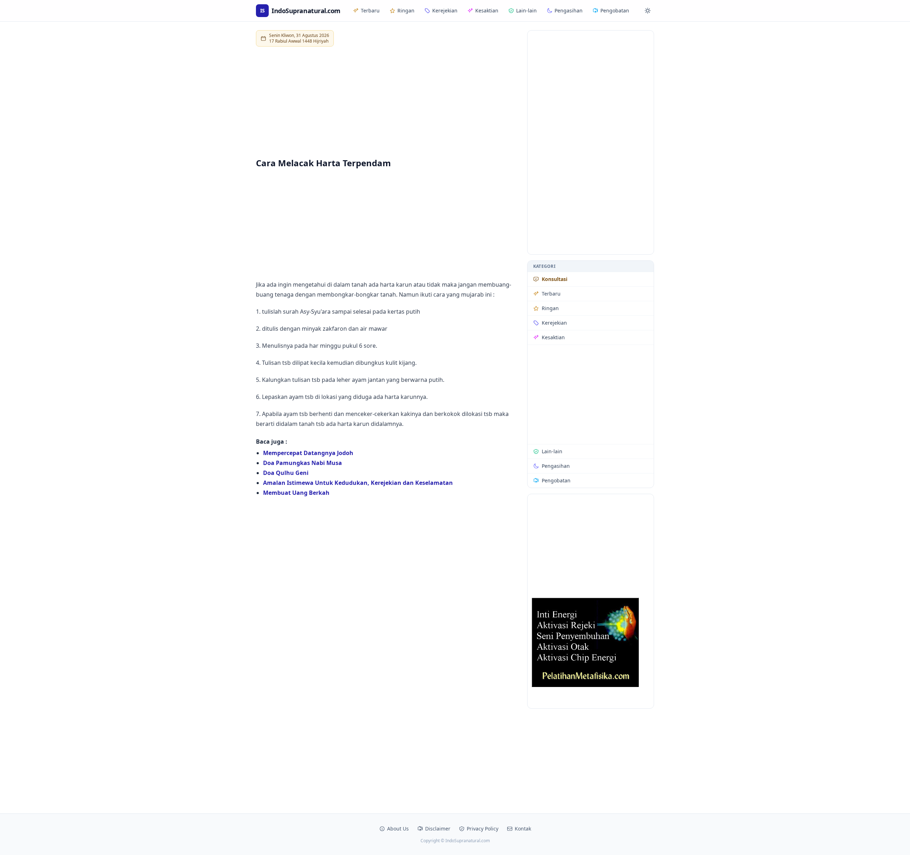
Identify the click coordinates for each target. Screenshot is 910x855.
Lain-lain (526, 10)
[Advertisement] (387, 102)
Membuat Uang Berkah (296, 493)
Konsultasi (554, 279)
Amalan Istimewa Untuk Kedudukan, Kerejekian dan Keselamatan (358, 483)
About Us (398, 828)
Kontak (523, 828)
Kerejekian (444, 10)
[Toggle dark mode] (647, 10)
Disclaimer (437, 828)
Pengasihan (569, 10)
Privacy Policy (482, 828)
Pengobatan (614, 10)
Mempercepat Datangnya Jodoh (308, 453)
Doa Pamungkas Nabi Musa (302, 463)
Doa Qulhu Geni (286, 473)
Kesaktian (486, 10)
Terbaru (370, 10)
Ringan (405, 10)
